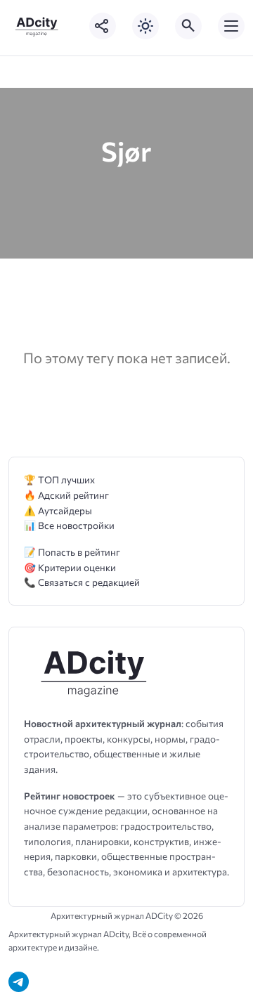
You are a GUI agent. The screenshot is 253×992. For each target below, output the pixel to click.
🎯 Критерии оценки (70, 567)
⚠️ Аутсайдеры (58, 510)
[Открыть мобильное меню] (231, 26)
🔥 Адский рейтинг (66, 495)
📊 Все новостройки (69, 525)
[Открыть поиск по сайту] (188, 26)
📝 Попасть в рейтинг (72, 552)
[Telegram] (18, 982)
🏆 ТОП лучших (59, 479)
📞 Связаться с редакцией (82, 582)
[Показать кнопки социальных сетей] (102, 26)
